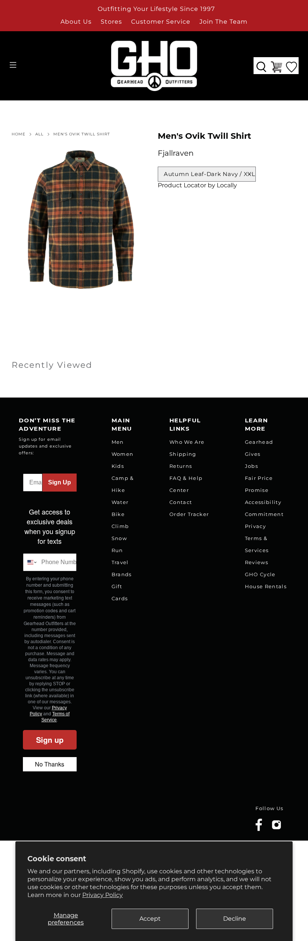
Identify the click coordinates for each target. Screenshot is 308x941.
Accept (150, 918)
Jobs (251, 466)
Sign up (49, 739)
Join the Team (223, 21)
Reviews (256, 562)
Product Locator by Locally (197, 185)
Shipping (182, 454)
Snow (119, 538)
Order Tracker (189, 514)
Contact (180, 502)
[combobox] (30, 562)
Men (118, 442)
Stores (111, 21)
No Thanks (49, 764)
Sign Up (59, 482)
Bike (118, 514)
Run (117, 550)
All (39, 134)
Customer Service (160, 21)
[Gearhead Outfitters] (154, 66)
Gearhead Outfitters (61, 819)
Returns (180, 466)
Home (19, 134)
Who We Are (186, 442)
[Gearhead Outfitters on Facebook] (259, 829)
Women (123, 454)
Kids (118, 466)
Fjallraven (176, 153)
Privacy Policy (102, 895)
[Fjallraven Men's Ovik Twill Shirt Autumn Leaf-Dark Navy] (81, 219)
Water (120, 502)
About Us (76, 21)
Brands (122, 574)
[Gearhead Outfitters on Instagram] (276, 827)
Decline (234, 918)
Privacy (255, 526)
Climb (120, 526)
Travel (120, 562)
